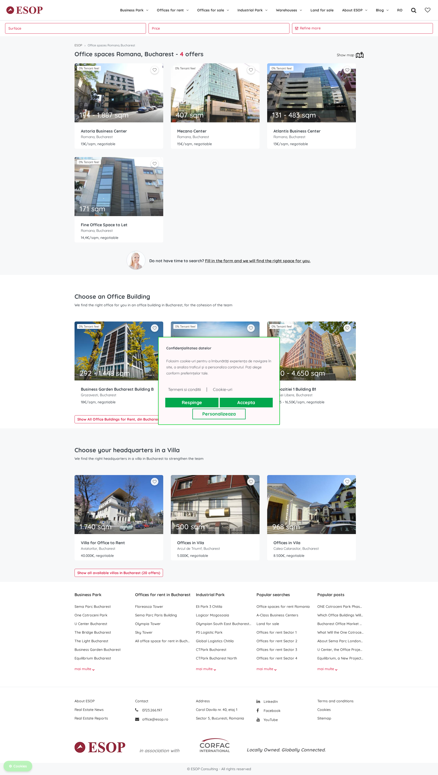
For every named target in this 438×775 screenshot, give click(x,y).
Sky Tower (144, 632)
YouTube (270, 719)
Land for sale (322, 10)
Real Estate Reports (91, 718)
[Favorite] (427, 10)
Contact (141, 701)
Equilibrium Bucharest (93, 658)
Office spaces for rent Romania (283, 606)
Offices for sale (210, 10)
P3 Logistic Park (209, 632)
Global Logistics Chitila (215, 641)
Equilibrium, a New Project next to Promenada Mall (340, 658)
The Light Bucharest (91, 641)
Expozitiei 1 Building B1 (294, 389)
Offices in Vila (190, 542)
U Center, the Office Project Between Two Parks (340, 649)
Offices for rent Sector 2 (277, 641)
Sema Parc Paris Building (156, 615)
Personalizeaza (219, 414)
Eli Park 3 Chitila (209, 606)
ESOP (78, 45)
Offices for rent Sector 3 (277, 649)
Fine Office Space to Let (104, 224)
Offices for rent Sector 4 (277, 658)
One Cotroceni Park (91, 615)
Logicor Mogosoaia (212, 615)
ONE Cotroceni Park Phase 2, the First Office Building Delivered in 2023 (340, 606)
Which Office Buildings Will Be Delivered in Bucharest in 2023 (340, 615)
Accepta (246, 402)
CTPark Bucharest (211, 649)
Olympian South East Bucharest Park (223, 623)
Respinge (192, 402)
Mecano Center (192, 131)
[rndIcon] (155, 70)
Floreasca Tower (149, 606)
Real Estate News (89, 709)
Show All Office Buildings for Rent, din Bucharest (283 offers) (129, 419)
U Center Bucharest (91, 623)
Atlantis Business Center (297, 131)
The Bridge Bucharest (93, 632)
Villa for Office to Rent (103, 542)
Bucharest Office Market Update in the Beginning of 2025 (340, 623)
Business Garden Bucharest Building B (117, 389)
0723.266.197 (151, 710)
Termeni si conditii (184, 389)
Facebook (272, 710)
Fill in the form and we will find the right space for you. (258, 260)
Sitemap (324, 718)
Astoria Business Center (104, 131)
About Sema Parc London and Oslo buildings (340, 641)
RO (400, 10)
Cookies (324, 709)
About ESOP (352, 10)
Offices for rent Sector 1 (277, 632)
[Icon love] (155, 72)
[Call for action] (135, 260)
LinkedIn (270, 701)
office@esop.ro (155, 719)
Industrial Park (250, 10)
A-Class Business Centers (277, 615)
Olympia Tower (148, 623)
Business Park (131, 10)
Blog (380, 10)
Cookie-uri (222, 389)
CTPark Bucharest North (216, 658)
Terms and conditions (335, 701)
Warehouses (286, 10)
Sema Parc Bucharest (93, 606)
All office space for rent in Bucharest (163, 641)
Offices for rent (170, 10)
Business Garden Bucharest (98, 649)
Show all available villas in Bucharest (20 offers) (118, 573)
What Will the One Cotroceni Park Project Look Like (340, 632)
